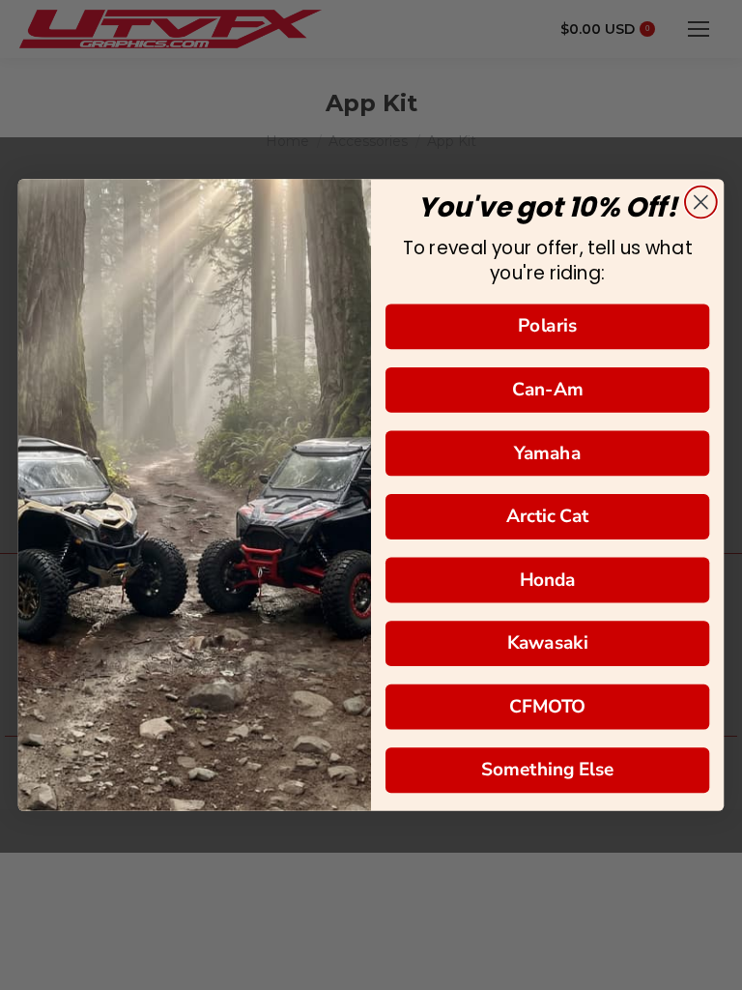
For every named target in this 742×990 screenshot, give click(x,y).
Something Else (547, 770)
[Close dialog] (701, 202)
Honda (548, 580)
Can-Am (548, 389)
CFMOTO (547, 706)
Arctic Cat (547, 516)
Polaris (547, 326)
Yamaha (547, 453)
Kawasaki (547, 642)
